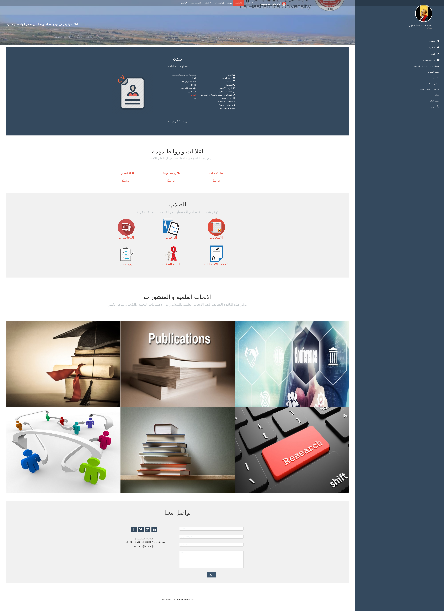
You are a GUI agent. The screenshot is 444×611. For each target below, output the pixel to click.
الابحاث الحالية (434, 101)
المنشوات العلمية (429, 60)
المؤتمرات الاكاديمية (432, 83)
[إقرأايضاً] (216, 181)
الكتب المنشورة (434, 78)
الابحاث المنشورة (433, 72)
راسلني (183, 3)
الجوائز (437, 95)
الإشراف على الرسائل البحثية (429, 89)
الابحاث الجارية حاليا (23, 491)
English (249, 3)
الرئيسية (238, 3)
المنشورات (218, 3)
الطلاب (207, 3)
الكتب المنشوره (135, 491)
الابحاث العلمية (134, 405)
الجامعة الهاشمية (271, 3)
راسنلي (432, 107)
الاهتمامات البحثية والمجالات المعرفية (426, 66)
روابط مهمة (195, 3)
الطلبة (433, 54)
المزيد (193, 95)
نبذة (228, 3)
